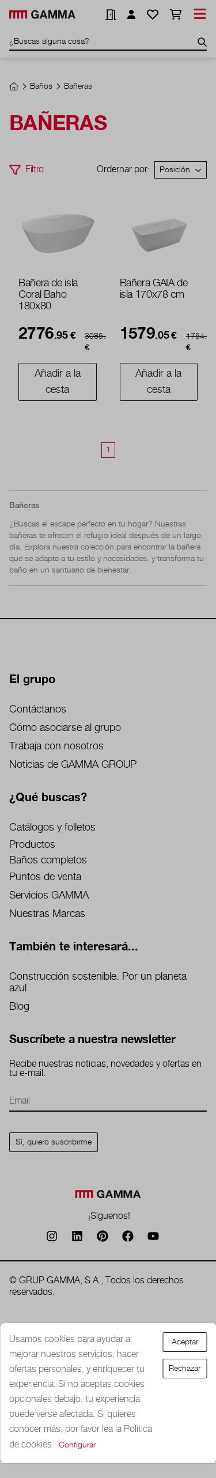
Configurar (77, 1445)
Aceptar (185, 1342)
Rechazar (184, 1369)
